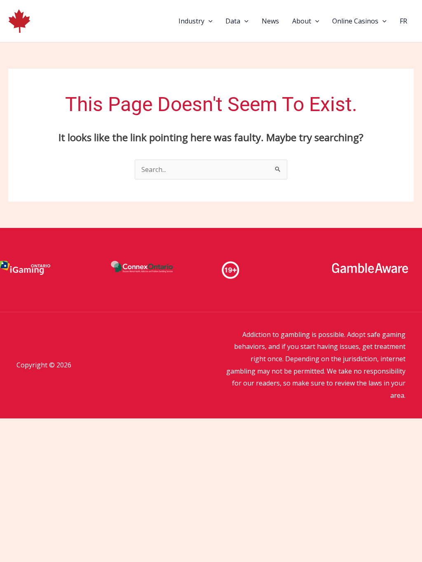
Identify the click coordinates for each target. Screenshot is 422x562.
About (301, 21)
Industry (191, 21)
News (270, 21)
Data (232, 21)
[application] (208, 21)
